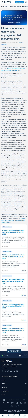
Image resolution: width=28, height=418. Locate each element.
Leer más (24, 246)
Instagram (8, 371)
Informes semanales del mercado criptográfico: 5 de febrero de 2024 (13, 220)
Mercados (8, 417)
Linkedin (17, 371)
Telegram (14, 371)
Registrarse (19, 2)
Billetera (25, 417)
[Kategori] (26, 2)
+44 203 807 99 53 (15, 351)
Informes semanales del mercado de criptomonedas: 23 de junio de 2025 (13, 330)
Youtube (11, 371)
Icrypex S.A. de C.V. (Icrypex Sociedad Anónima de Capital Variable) (12, 365)
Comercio (14, 417)
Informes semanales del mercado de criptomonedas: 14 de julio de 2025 (13, 256)
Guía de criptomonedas (15, 6)
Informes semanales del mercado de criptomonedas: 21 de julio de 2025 (13, 232)
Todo (2, 6)
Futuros (19, 417)
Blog (6, 6)
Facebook (2, 371)
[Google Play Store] (5, 355)
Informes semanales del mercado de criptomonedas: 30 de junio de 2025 (13, 306)
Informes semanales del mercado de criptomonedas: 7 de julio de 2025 (13, 281)
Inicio (3, 417)
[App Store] (22, 355)
